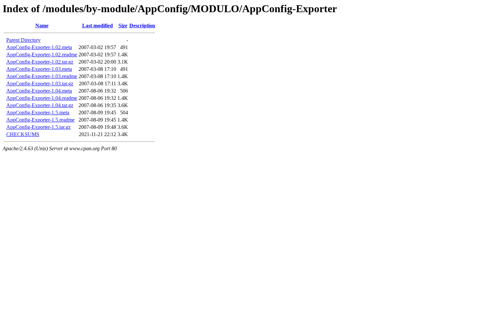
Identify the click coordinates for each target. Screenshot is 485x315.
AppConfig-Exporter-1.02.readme (41, 54)
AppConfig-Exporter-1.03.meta (39, 69)
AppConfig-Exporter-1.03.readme (41, 76)
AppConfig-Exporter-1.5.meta (37, 112)
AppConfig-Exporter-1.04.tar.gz (39, 105)
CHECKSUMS (22, 134)
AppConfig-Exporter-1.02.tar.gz (39, 62)
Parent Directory (23, 40)
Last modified (97, 25)
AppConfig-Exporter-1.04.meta (39, 91)
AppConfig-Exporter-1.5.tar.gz (38, 127)
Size (122, 25)
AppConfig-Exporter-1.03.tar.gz (39, 83)
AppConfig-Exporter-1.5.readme (40, 120)
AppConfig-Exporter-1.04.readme (41, 98)
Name (41, 25)
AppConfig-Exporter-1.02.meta (39, 47)
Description (142, 25)
